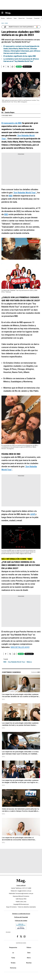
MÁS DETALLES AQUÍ (20, 647)
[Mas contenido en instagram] (24, 936)
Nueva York (22, 18)
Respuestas (13, 947)
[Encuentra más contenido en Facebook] (3, 66)
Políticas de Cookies (21, 920)
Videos (29, 947)
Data (28, 953)
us (13, 953)
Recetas (29, 963)
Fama (13, 958)
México (29, 662)
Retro (29, 958)
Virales (13, 963)
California (9, 18)
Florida (3, 18)
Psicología (29, 18)
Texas (15, 18)
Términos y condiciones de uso (21, 913)
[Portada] (21, 884)
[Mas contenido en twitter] (21, 936)
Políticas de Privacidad (21, 917)
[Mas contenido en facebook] (17, 936)
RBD (4, 662)
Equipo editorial (21, 885)
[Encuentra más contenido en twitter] (8, 66)
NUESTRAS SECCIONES (21, 943)
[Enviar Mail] (2, 112)
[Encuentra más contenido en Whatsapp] (12, 66)
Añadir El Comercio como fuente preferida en (21, 26)
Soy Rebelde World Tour (16, 662)
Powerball (36, 18)
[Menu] (3, 13)
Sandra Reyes (9, 112)
